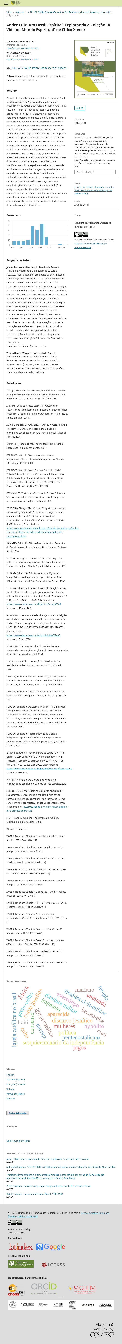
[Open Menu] (6, 3)
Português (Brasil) (16, 1093)
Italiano (10, 1089)
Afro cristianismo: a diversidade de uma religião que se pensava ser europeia (47, 1158)
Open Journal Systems (18, 1140)
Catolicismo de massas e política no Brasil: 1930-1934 (34, 1193)
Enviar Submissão (18, 1113)
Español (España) (15, 1079)
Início (8, 12)
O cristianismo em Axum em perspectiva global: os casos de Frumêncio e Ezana (48, 1185)
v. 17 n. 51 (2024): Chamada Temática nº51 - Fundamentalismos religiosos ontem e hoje (69, 12)
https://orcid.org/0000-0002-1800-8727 (22, 48)
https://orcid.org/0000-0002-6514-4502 (22, 59)
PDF (81, 108)
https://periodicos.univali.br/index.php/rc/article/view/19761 (39, 768)
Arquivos (19, 12)
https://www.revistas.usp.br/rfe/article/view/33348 (33, 604)
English (10, 1074)
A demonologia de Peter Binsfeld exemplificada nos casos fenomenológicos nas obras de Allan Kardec (60, 1166)
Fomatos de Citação (86, 172)
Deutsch (10, 1098)
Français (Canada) (16, 1084)
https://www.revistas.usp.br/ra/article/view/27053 (33, 635)
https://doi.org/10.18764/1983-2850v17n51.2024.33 (39, 68)
